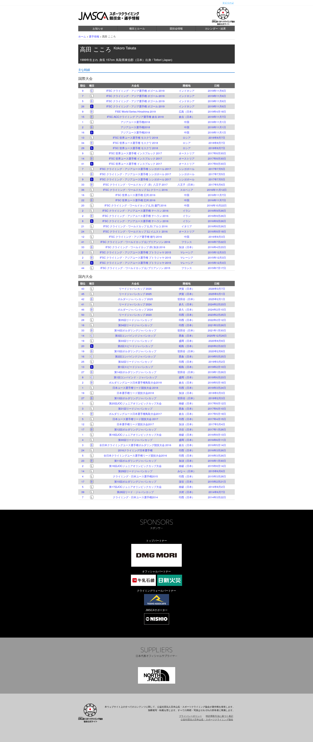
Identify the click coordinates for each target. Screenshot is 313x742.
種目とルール (137, 28)
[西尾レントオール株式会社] (156, 619)
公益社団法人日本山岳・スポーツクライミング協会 (207, 719)
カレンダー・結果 (215, 28)
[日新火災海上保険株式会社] (169, 580)
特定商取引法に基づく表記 (219, 716)
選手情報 (94, 36)
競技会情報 (176, 28)
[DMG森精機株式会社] (156, 555)
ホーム (82, 36)
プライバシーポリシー (190, 716)
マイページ (228, 2)
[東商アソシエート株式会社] (156, 599)
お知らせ (98, 28)
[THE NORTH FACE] (156, 675)
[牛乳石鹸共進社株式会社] (143, 580)
